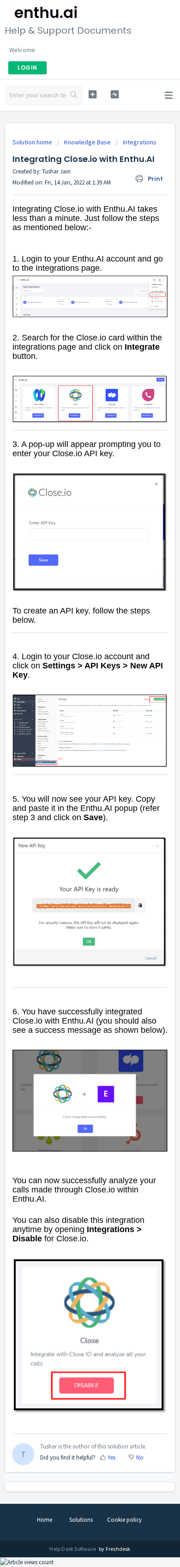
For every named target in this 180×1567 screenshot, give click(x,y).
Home (44, 1520)
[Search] (74, 95)
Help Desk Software (73, 1548)
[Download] (73, 798)
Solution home (33, 142)
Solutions (81, 1520)
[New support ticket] (92, 94)
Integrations (139, 142)
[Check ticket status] (114, 94)
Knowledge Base (87, 142)
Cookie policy (124, 1520)
